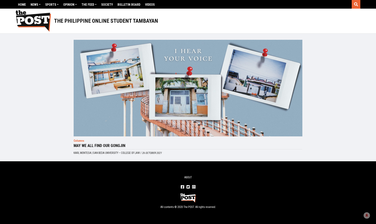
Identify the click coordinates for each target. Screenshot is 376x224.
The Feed (87, 4)
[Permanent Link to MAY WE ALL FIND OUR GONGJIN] (188, 88)
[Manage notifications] (367, 215)
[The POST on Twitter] (188, 187)
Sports (50, 4)
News (34, 4)
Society (107, 4)
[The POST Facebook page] (182, 187)
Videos (150, 4)
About (188, 177)
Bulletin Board (129, 4)
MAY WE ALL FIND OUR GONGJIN (99, 146)
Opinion (68, 4)
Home (22, 4)
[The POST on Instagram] (193, 187)
